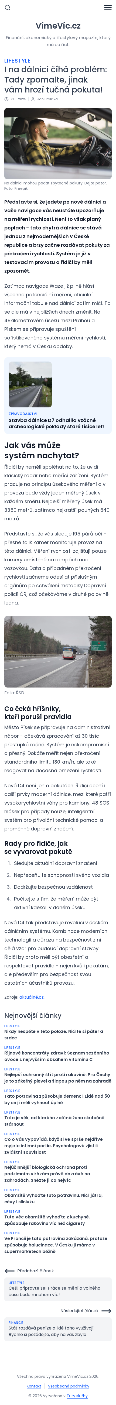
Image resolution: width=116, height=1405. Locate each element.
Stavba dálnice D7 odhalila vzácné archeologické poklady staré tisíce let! (57, 423)
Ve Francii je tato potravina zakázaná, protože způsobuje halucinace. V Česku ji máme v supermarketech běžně (55, 1245)
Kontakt (34, 1386)
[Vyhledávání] (7, 7)
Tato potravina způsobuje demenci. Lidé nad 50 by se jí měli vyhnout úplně (57, 1099)
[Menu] (108, 7)
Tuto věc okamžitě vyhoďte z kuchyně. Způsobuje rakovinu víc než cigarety (47, 1220)
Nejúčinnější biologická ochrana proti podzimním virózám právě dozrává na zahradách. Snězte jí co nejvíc (47, 1173)
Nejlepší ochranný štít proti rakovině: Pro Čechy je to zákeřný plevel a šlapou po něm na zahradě (57, 1077)
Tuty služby (77, 1396)
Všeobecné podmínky (68, 1386)
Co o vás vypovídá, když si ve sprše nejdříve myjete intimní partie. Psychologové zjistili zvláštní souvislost (53, 1145)
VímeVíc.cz (58, 26)
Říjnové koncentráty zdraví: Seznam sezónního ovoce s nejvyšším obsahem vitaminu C (56, 1056)
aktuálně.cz (31, 997)
